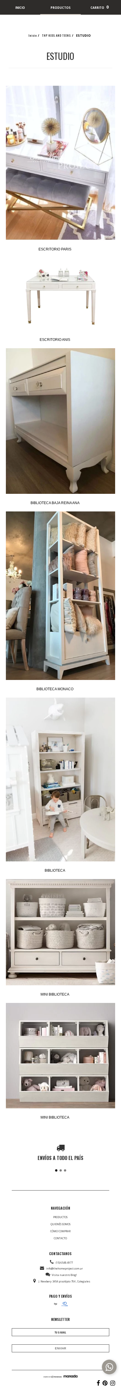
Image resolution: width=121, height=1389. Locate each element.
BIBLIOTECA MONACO (54, 689)
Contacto (60, 1238)
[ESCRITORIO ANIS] (60, 294)
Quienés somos (60, 1224)
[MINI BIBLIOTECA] (60, 932)
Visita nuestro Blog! (64, 1275)
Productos (60, 1217)
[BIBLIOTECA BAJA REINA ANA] (60, 421)
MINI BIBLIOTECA (55, 994)
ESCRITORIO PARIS (54, 249)
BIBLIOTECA (55, 870)
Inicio (32, 35)
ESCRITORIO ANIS (55, 340)
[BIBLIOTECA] (60, 780)
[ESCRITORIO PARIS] (60, 163)
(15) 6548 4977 (64, 1263)
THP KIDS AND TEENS (56, 35)
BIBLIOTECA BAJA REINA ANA (55, 503)
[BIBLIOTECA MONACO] (60, 596)
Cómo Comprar (60, 1231)
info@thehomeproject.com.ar (64, 1268)
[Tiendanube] (52, 1376)
